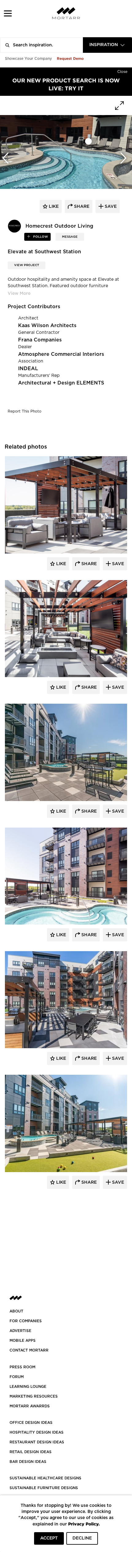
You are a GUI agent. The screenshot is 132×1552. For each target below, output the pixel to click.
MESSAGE (70, 236)
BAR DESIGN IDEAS (28, 1462)
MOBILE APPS (23, 1340)
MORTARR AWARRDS (30, 1406)
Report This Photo (24, 411)
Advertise (20, 1331)
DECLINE (82, 1538)
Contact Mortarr (29, 1350)
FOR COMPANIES (26, 1321)
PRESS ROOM (22, 1367)
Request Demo (70, 58)
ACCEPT (49, 1538)
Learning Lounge (28, 1386)
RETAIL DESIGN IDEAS (31, 1452)
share (81, 206)
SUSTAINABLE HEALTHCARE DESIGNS (45, 1478)
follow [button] (40, 236)
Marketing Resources (34, 1396)
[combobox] (107, 45)
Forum (17, 1377)
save (110, 206)
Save (117, 564)
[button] (8, 13)
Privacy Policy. (84, 1523)
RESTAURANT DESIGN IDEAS (37, 1442)
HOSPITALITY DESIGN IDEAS (37, 1432)
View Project (26, 265)
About (16, 1311)
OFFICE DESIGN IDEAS (31, 1422)
